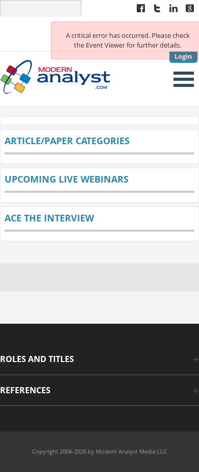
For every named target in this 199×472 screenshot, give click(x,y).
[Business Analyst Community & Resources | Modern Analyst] (55, 75)
